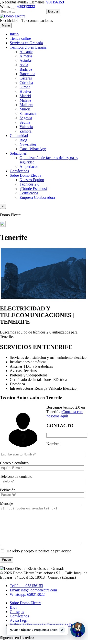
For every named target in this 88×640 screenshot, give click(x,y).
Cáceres (26, 78)
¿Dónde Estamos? (33, 189)
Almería (26, 56)
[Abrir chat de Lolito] (77, 629)
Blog (23, 140)
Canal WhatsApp (33, 149)
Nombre (52, 444)
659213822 (26, 6)
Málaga (25, 100)
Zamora (26, 131)
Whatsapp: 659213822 (27, 594)
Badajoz (26, 69)
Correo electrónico (14, 463)
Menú (6, 25)
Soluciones (18, 153)
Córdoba (26, 82)
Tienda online (20, 38)
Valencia (26, 127)
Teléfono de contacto (16, 476)
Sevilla (25, 122)
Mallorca (26, 105)
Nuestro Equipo (32, 180)
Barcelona (27, 74)
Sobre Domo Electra (25, 175)
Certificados (29, 193)
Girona (25, 87)
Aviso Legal (19, 620)
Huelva (25, 91)
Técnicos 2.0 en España (28, 47)
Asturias (26, 60)
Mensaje (6, 503)
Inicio (14, 34)
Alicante (26, 52)
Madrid (25, 96)
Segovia (26, 118)
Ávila (24, 65)
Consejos (17, 612)
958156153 (55, 2)
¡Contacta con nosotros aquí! (64, 414)
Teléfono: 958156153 (26, 586)
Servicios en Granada (26, 43)
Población (7, 490)
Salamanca (28, 113)
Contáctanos (19, 171)
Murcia (25, 109)
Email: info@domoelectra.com (33, 590)
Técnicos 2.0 (29, 184)
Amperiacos (29, 166)
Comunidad (19, 135)
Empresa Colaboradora (37, 197)
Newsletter (28, 144)
